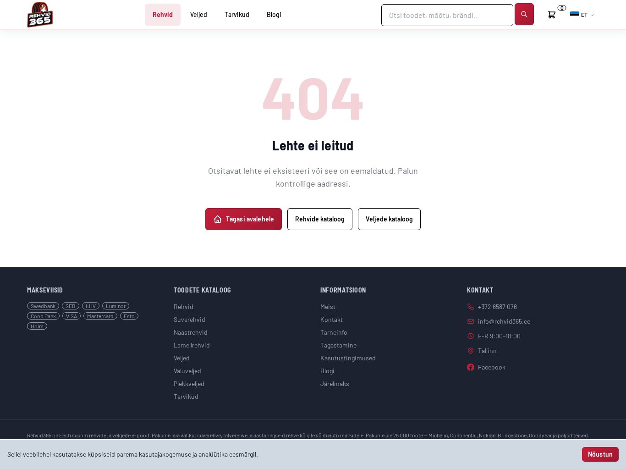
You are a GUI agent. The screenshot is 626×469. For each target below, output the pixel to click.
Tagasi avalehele (250, 219)
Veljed (198, 14)
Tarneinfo (333, 332)
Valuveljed (187, 371)
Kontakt (331, 319)
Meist (327, 306)
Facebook (491, 367)
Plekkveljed (189, 383)
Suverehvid (189, 319)
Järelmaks (334, 383)
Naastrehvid (191, 332)
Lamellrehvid (192, 345)
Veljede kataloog (389, 219)
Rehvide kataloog (320, 219)
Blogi (274, 14)
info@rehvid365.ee (504, 321)
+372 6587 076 (497, 306)
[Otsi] (524, 14)
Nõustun (600, 454)
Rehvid (163, 14)
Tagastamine (338, 345)
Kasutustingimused (348, 358)
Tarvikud (237, 14)
